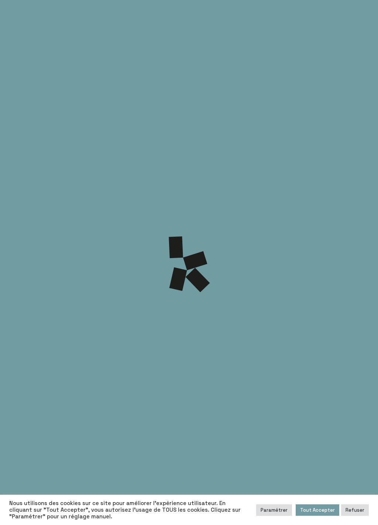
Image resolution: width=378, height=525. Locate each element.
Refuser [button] (355, 510)
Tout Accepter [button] (317, 510)
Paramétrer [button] (274, 510)
